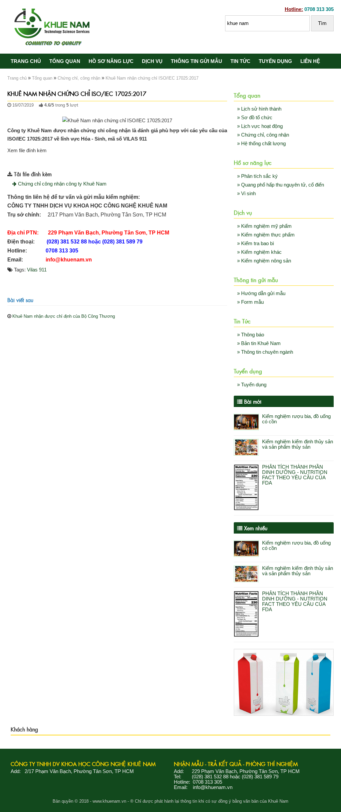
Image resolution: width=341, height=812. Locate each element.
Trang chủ (26, 61)
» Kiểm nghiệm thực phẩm (266, 234)
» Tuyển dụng (251, 384)
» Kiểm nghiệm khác (259, 252)
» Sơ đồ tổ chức (254, 117)
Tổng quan (64, 61)
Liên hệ (310, 61)
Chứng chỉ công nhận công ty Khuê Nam (62, 184)
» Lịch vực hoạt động (260, 126)
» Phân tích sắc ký (257, 176)
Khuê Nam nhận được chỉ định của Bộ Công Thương (63, 316)
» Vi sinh (246, 193)
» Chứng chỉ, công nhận (263, 135)
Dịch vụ (152, 61)
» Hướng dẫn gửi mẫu (261, 293)
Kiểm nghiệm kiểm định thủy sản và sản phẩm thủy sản (297, 444)
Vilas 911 (37, 269)
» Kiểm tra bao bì (255, 243)
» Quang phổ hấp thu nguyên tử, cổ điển (280, 185)
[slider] (20, 112)
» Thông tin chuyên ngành (265, 352)
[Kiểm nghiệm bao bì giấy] (284, 714)
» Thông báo (250, 334)
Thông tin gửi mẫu (196, 61)
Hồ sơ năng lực (111, 61)
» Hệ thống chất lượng (261, 143)
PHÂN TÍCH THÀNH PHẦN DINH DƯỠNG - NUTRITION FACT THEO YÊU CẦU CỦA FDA (294, 475)
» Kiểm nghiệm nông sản (264, 260)
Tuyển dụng (275, 61)
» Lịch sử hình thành (259, 109)
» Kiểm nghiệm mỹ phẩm (264, 226)
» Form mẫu (250, 302)
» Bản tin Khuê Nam (259, 343)
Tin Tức (240, 61)
